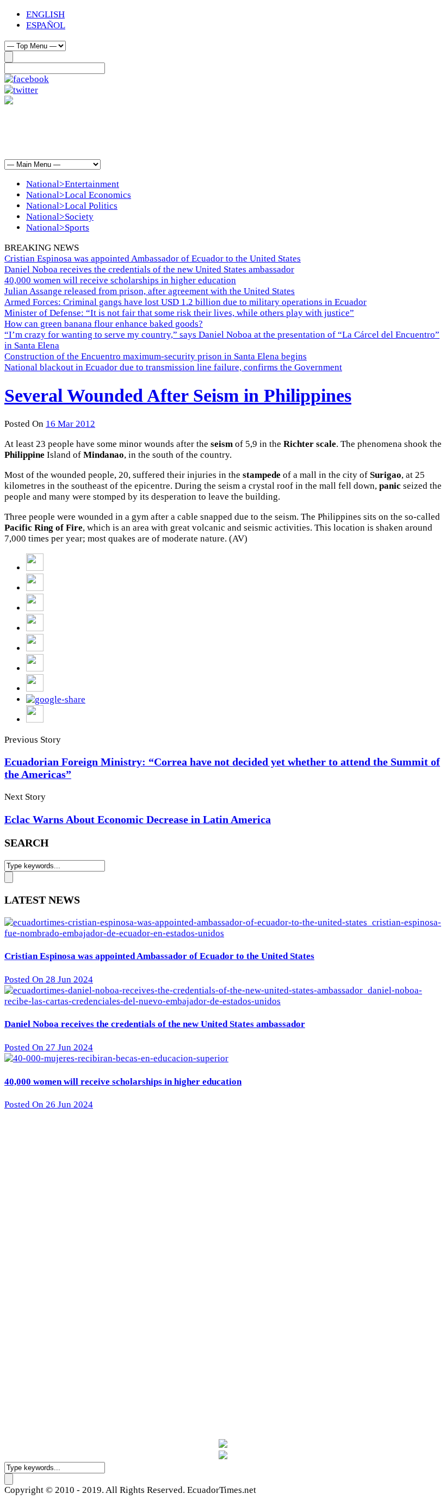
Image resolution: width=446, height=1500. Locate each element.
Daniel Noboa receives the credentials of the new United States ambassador (149, 269)
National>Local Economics (78, 195)
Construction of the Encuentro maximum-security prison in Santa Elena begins (155, 356)
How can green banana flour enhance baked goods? (103, 324)
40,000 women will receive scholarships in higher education (120, 280)
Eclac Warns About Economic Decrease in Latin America (137, 819)
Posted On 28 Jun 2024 (48, 979)
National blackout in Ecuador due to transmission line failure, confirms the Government (173, 367)
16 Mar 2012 (70, 424)
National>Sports (57, 227)
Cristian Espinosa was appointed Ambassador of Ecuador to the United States (152, 258)
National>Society (60, 216)
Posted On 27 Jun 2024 (48, 1047)
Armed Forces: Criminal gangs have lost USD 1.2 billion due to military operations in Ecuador (185, 302)
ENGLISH (45, 14)
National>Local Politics (71, 206)
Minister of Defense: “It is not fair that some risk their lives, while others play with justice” (179, 313)
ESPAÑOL (45, 25)
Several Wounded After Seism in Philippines (177, 395)
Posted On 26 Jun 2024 (48, 1104)
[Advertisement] (202, 131)
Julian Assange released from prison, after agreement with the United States (149, 291)
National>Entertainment (72, 184)
